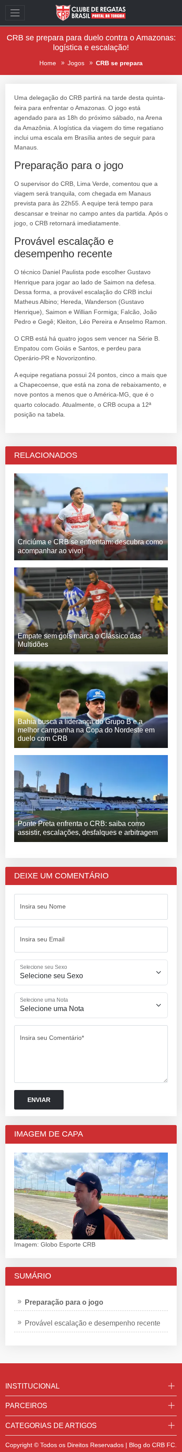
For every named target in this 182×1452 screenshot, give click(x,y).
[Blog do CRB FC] (91, 12)
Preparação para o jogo (64, 1302)
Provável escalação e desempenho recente (92, 1323)
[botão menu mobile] (15, 12)
